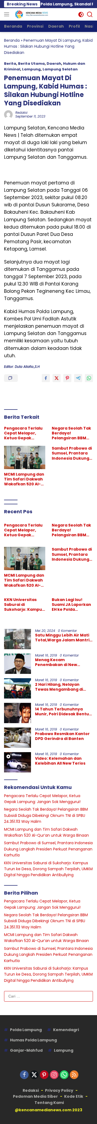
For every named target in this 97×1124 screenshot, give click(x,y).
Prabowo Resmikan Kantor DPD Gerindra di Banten (62, 736)
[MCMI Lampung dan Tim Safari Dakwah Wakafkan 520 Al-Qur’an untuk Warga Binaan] (24, 457)
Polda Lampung (26, 1029)
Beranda (12, 40)
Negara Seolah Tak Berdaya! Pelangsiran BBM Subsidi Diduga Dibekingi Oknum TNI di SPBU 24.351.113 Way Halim (72, 433)
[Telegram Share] (78, 378)
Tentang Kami (49, 1102)
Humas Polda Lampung (33, 1040)
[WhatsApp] (64, 1075)
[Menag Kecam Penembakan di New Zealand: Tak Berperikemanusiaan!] (17, 664)
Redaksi (21, 112)
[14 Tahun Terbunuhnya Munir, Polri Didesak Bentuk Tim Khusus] (17, 713)
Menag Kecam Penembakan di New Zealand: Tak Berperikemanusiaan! (58, 662)
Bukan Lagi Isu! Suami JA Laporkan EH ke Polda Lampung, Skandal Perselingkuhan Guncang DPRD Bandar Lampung (71, 604)
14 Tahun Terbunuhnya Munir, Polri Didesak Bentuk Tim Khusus (63, 711)
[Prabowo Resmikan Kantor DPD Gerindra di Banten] (17, 737)
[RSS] (74, 1075)
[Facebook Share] (46, 378)
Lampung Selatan (60, 69)
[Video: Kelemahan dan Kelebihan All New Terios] (17, 762)
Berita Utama (31, 63)
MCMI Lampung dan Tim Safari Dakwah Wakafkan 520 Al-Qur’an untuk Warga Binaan (24, 479)
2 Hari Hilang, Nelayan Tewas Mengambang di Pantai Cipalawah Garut (59, 687)
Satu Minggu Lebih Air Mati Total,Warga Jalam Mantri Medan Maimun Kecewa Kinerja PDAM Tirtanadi (62, 637)
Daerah (54, 63)
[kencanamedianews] (31, 14)
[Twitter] (34, 1075)
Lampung (31, 69)
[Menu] (7, 14)
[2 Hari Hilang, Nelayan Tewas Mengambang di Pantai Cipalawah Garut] (17, 688)
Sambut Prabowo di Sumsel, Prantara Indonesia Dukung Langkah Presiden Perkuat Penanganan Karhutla (72, 453)
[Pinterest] (44, 1075)
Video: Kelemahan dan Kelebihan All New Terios (60, 761)
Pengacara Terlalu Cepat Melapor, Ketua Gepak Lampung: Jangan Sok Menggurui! (23, 433)
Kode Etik (73, 1096)
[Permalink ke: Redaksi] (8, 114)
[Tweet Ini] (57, 378)
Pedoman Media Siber (35, 1096)
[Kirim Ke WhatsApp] (89, 378)
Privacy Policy (59, 1090)
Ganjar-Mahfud (26, 1050)
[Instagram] (54, 1075)
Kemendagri (66, 1029)
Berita (10, 63)
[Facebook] (24, 1075)
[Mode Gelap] (81, 14)
